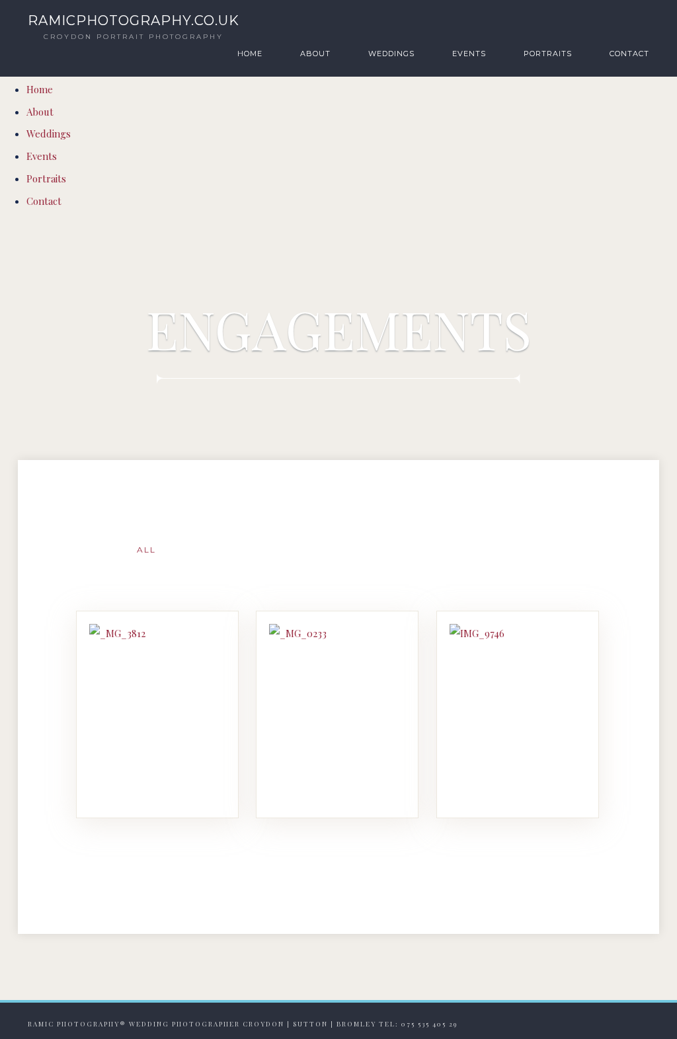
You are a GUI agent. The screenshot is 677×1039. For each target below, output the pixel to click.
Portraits (548, 53)
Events (469, 53)
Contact (629, 53)
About (315, 53)
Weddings (391, 53)
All (146, 550)
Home (249, 53)
